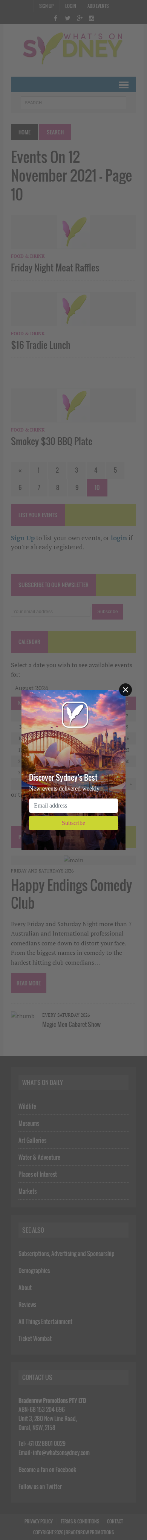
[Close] (125, 689)
